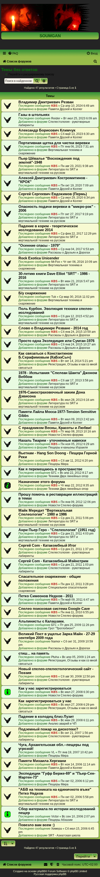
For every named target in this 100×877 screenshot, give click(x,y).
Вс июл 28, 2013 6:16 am (77, 400)
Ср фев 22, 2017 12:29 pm (78, 233)
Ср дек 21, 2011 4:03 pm (77, 533)
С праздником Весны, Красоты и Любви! (55, 428)
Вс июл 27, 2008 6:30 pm (77, 692)
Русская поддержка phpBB (50, 874)
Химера (56, 828)
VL (53, 752)
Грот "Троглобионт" (61, 628)
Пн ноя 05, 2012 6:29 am (77, 444)
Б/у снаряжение (32, 293)
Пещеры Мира (58, 464)
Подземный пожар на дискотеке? (48, 729)
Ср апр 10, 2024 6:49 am (77, 105)
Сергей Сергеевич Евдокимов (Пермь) (52, 194)
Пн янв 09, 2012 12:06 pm (78, 502)
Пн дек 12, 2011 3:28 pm (77, 584)
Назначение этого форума (41, 482)
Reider (55, 118)
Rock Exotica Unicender (38, 258)
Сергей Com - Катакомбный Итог (47, 545)
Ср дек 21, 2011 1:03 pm (77, 564)
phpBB (41, 871)
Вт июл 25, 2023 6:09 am (80, 118)
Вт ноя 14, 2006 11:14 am (78, 764)
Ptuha (55, 657)
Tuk (53, 296)
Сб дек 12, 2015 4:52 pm (77, 316)
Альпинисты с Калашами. (41, 621)
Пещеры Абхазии (60, 820)
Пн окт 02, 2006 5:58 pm (77, 797)
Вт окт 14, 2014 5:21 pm (77, 361)
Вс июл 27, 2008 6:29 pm (77, 704)
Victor (55, 816)
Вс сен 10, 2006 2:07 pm (78, 816)
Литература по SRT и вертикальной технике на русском (48, 171)
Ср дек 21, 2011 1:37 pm (77, 549)
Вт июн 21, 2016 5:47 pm (77, 281)
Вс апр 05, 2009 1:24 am (78, 657)
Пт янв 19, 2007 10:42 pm (75, 752)
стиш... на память (33, 653)
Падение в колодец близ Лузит (46, 717)
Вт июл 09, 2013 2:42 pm (77, 419)
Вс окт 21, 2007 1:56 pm (77, 733)
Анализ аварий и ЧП (62, 723)
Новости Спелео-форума (65, 435)
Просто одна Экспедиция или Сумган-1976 (56, 341)
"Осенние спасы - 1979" (39, 245)
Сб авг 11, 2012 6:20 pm (77, 460)
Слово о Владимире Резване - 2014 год (53, 328)
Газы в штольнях (34, 115)
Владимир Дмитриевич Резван (46, 102)
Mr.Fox (55, 261)
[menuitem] (13, 53)
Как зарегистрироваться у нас (44, 701)
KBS (54, 105)
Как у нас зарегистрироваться (44, 688)
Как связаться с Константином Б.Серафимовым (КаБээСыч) (45, 355)
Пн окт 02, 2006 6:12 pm (77, 781)
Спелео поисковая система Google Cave (54, 609)
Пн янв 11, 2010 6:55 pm (77, 612)
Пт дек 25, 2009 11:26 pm (77, 625)
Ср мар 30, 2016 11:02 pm (76, 296)
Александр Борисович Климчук (46, 130)
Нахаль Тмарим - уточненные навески (52, 440)
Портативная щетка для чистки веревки (54, 143)
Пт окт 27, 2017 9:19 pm (77, 214)
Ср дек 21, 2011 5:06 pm (77, 518)
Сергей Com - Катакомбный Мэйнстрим (53, 561)
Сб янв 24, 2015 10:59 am (78, 331)
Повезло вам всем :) (36, 825)
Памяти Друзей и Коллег (65, 109)
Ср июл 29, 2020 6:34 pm (78, 197)
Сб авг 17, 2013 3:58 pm (77, 380)
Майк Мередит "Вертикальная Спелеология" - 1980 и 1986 (45, 512)
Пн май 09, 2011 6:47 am (77, 599)
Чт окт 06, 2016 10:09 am (80, 261)
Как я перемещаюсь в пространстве (50, 469)
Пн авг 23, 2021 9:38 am (77, 166)
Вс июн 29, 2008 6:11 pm (77, 720)
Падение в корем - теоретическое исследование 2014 (48, 228)
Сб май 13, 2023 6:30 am (77, 134)
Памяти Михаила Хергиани (42, 761)
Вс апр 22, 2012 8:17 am (76, 472)
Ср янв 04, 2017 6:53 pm (77, 249)
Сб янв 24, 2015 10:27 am (78, 344)
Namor (55, 641)
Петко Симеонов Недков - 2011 (45, 596)
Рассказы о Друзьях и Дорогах (69, 252)
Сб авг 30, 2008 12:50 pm (78, 676)
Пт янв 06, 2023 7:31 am (77, 146)
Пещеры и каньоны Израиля (68, 447)
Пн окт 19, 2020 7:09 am (77, 185)
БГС (54, 472)
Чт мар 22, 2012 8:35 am (77, 485)
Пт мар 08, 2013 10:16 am (78, 431)
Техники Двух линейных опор (68, 476)
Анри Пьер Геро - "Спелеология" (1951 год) (56, 530)
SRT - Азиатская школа (64, 835)
